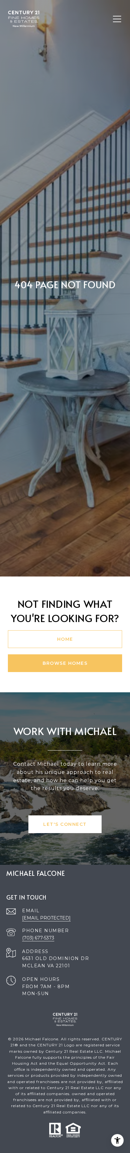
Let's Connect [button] (65, 824)
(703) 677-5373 (38, 938)
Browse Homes (65, 663)
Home (65, 639)
